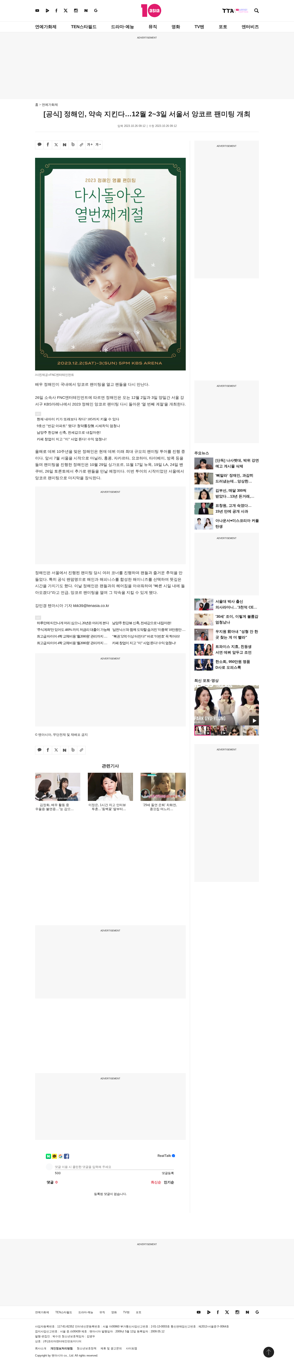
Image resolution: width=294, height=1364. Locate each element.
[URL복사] (81, 145)
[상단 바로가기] (268, 1352)
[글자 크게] (89, 145)
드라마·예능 (122, 26)
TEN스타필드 (84, 26)
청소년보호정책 (86, 1348)
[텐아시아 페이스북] (56, 10)
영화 (176, 26)
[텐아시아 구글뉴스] (95, 10)
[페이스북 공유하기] (47, 145)
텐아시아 (57, 1355)
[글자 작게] (98, 145)
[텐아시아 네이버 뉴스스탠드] (86, 10)
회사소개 (40, 1348)
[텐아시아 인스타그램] (76, 10)
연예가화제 (46, 26)
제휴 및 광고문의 (111, 1348)
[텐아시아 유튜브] (37, 10)
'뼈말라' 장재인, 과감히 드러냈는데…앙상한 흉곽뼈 (234, 481)
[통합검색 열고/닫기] (256, 11)
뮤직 (153, 26)
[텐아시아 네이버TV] (47, 10)
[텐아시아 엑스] (66, 10)
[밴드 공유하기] (73, 145)
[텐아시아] (151, 10)
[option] (226, 705)
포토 (223, 26)
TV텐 (199, 26)
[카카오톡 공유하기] (39, 145)
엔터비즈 (250, 26)
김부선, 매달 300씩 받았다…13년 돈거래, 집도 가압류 (233, 496)
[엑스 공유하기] (56, 145)
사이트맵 (131, 1348)
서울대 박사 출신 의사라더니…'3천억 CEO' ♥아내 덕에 (236, 607)
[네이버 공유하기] (64, 145)
